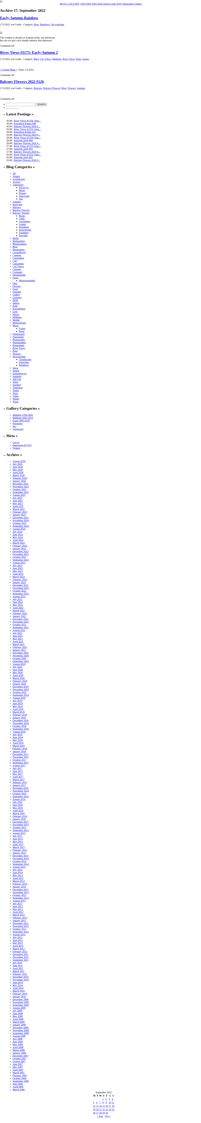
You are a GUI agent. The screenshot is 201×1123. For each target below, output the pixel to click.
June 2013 (18, 906)
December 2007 (20, 1055)
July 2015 (17, 836)
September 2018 (21, 729)
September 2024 (21, 526)
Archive (17, 182)
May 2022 (18, 605)
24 (110, 1109)
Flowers (72, 88)
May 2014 (18, 875)
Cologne (17, 269)
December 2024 (20, 517)
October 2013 (19, 895)
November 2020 (21, 655)
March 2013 (19, 915)
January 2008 (19, 1053)
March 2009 (19, 1022)
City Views (45, 59)
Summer (81, 88)
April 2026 (18, 472)
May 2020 (18, 672)
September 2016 (21, 796)
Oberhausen (18, 334)
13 (97, 1106)
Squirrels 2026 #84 (23, 140)
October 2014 (19, 861)
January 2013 (19, 920)
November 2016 (21, 791)
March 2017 (19, 779)
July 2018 (17, 734)
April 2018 (18, 743)
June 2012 (18, 940)
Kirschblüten (19, 308)
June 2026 (18, 467)
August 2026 (19, 461)
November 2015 (21, 824)
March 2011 (18, 971)
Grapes (22, 224)
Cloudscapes (25, 359)
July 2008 (17, 1039)
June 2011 (18, 965)
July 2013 (17, 903)
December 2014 (20, 855)
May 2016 (18, 807)
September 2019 (21, 695)
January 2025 (19, 514)
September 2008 (21, 1033)
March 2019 (19, 712)
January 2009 (19, 1024)
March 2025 (19, 509)
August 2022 (19, 596)
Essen (15, 277)
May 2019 (18, 706)
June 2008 (18, 1041)
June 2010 (18, 982)
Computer (17, 272)
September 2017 (21, 762)
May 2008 (18, 1044)
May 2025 (18, 503)
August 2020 (19, 664)
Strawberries (25, 230)
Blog (36, 24)
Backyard (17, 204)
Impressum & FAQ (22, 445)
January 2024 (19, 548)
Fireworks (24, 362)
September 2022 (21, 593)
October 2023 (19, 557)
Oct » (107, 1116)
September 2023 (21, 560)
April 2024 (18, 540)
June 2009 (18, 1013)
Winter (16, 399)
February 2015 (20, 850)
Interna (16, 303)
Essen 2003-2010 (21, 420)
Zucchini (23, 235)
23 (107, 1109)
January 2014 (19, 886)
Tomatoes (23, 232)
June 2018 (18, 737)
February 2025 (20, 512)
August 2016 (19, 799)
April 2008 (18, 1047)
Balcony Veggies (21, 213)
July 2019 (17, 700)
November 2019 (21, 689)
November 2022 (21, 588)
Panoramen (18, 337)
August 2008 (19, 1036)
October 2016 (19, 793)
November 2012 (21, 926)
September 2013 (21, 898)
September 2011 (21, 960)
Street (15, 382)
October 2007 (19, 1058)
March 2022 (19, 610)
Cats (15, 261)
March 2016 (19, 813)
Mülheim (56, 59)
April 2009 (18, 1019)
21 (100, 1109)
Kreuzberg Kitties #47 (25, 132)
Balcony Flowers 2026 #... (27, 126)
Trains (16, 390)
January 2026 (19, 481)
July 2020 (17, 667)
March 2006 (19, 1089)
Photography (19, 339)
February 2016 (20, 816)
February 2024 (20, 545)
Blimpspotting (20, 244)
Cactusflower (19, 252)
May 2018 (18, 740)
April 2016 (18, 810)
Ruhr (78, 59)
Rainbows (45, 24)
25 (113, 1109)
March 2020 (19, 678)
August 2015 (19, 833)
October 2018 (19, 726)
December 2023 (20, 551)
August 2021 (19, 630)
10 (110, 1102)
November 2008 (21, 1030)
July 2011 (17, 962)
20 (97, 1109)
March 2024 (19, 543)
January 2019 (19, 717)
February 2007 (20, 1075)
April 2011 (18, 968)
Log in (16, 442)
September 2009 (21, 1005)
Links (113, 4)
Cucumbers (24, 221)
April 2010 (18, 988)
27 (97, 1113)
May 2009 (18, 1016)
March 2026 (19, 475)
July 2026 (17, 464)
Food (15, 289)
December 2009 (20, 999)
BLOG (63, 4)
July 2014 (17, 869)
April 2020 (18, 675)
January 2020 (19, 684)
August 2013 (19, 900)
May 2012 (18, 943)
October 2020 (19, 658)
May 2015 (18, 841)
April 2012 (18, 946)
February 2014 (20, 884)
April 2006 (18, 1086)
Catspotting (18, 263)
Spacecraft (24, 196)
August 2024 (19, 529)
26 (94, 1113)
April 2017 (18, 776)
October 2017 (19, 760)
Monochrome (19, 323)
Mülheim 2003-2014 (23, 418)
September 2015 (21, 830)
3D (14, 173)
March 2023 (19, 576)
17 (110, 1106)
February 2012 (20, 951)
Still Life (17, 379)
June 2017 (18, 771)
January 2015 (19, 853)
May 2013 (18, 909)
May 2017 (18, 774)
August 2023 (19, 562)
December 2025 (20, 483)
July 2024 (17, 531)
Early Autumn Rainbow (19, 18)
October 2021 (19, 624)
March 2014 (19, 881)
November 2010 (21, 979)
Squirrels (17, 376)
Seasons (17, 354)
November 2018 (21, 723)
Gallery (16, 294)
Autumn (17, 201)
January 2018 (19, 751)
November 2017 (21, 757)
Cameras (17, 255)
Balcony (38, 88)
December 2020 (20, 653)
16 (107, 1106)
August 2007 (19, 1061)
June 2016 (18, 805)
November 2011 (21, 957)
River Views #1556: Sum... (27, 120)
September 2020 (21, 661)
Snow (15, 368)
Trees (15, 393)
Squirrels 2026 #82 (23, 157)
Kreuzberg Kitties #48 (25, 123)
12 (94, 1106)
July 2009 (17, 1010)
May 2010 (18, 985)
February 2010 (20, 993)
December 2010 (20, 977)
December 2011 (20, 954)
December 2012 (20, 923)
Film (15, 283)
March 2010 (19, 991)
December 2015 (20, 822)
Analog (16, 176)
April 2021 (18, 641)
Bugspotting (19, 249)
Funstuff (17, 292)
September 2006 (21, 1081)
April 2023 (18, 574)
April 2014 (18, 878)
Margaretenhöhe (27, 280)
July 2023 (17, 565)
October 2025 (19, 489)
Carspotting (18, 258)
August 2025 (19, 495)
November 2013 (21, 892)
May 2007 (18, 1067)
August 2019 (19, 698)
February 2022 (20, 613)
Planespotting (19, 342)
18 (113, 1106)
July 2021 (17, 633)
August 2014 (19, 867)
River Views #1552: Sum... (27, 154)
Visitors (16, 448)
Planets (22, 193)
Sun (21, 199)
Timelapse (18, 387)
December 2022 (20, 585)
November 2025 (21, 486)
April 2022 (18, 607)
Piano (21, 331)
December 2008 (20, 1027)
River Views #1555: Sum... (27, 129)
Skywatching (57, 24)
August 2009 (19, 1008)
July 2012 (17, 937)
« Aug (100, 1116)
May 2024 (18, 537)
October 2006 (19, 1078)
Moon (22, 190)
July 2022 (17, 599)
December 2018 (20, 720)
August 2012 (19, 934)
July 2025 (17, 498)
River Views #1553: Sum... (27, 146)
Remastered (18, 345)
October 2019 (19, 692)
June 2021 (18, 636)
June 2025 (18, 500)
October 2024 (19, 523)
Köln (15, 306)
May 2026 (18, 469)
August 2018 (19, 731)
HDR (15, 300)
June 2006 (18, 1084)
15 (103, 1106)
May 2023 (18, 571)
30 (107, 1113)
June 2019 (18, 703)
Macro (16, 314)
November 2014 (21, 858)
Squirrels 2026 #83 (23, 149)
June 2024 (18, 534)
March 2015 (19, 847)
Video (16, 396)
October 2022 (19, 591)
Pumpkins (24, 227)
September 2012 (21, 931)
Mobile (16, 320)
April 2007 (18, 1070)
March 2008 (19, 1050)
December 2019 (20, 686)
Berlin (16, 238)
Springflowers (20, 373)
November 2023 (21, 554)
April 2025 (18, 506)
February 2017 (20, 782)
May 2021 (18, 638)
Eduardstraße (19, 275)
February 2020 (20, 681)
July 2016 (17, 802)
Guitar (22, 328)
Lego (15, 311)
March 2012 (19, 948)
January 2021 (19, 650)
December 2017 (20, 754)
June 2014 (18, 872)
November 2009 (21, 1002)
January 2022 (19, 616)
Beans (22, 215)
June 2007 (18, 1064)
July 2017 (17, 768)
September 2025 (21, 492)
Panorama (17, 423)
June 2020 (18, 669)
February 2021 (20, 647)
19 (94, 1109)
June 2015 (18, 838)
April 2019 (18, 709)
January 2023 (19, 582)
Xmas (15, 401)
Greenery (17, 297)
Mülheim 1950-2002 (23, 415)
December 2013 (20, 889)
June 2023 (18, 568)
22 (103, 1109)
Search (106, 4)
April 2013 (18, 912)
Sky (14, 426)
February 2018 (20, 748)
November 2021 (21, 622)
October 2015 (19, 827)
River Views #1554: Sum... (27, 137)
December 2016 (20, 788)
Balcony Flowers (51, 88)
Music (16, 325)
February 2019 (20, 714)
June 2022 (18, 602)
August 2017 (19, 765)
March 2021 (19, 644)
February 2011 (20, 974)
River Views (68, 59)
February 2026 (20, 478)
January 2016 (19, 819)
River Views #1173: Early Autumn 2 (29, 52)
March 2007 (19, 1072)
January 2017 (19, 785)
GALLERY (73, 4)
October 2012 (19, 929)
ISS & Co (24, 187)
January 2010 (19, 996)
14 (100, 1106)
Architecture (19, 179)
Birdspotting (19, 241)
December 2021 (20, 619)
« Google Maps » (8, 69)
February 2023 (20, 579)
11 (113, 1102)
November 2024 (21, 520)
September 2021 (21, 627)
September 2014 (21, 864)
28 (100, 1113)
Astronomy (18, 184)
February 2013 (20, 917)
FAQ (119, 4)
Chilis (22, 218)
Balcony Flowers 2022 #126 (22, 82)
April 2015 (18, 844)
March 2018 (19, 745)
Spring (85, 59)
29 (103, 1113)
